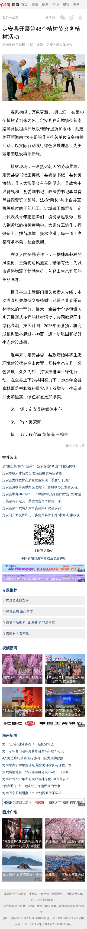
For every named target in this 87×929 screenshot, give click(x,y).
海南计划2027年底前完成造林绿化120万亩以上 (35, 779)
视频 (66, 4)
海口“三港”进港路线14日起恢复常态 (28, 744)
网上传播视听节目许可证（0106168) (26, 918)
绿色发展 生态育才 (19, 611)
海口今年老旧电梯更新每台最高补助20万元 (33, 751)
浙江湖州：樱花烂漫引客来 (64, 841)
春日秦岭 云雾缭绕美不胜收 (22, 874)
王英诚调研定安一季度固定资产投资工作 (31, 501)
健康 (45, 4)
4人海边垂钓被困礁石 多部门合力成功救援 (32, 758)
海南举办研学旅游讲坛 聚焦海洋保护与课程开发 (36, 765)
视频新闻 (9, 648)
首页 (24, 4)
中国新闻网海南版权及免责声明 (43, 558)
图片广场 (9, 812)
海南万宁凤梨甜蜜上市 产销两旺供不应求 (32, 793)
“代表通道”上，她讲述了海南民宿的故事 (31, 786)
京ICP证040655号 (63, 918)
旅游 (35, 4)
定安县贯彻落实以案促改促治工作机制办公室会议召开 (41, 487)
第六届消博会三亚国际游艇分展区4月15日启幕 (35, 772)
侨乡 (55, 4)
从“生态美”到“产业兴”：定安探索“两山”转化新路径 (39, 466)
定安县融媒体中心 (59, 45)
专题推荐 (9, 590)
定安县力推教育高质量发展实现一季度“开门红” (36, 480)
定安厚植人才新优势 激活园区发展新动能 (32, 473)
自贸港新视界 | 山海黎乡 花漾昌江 (30, 622)
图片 (76, 4)
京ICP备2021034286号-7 (56, 924)
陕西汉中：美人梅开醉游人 (22, 677)
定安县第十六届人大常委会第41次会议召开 (33, 508)
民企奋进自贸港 (17, 600)
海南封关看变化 (17, 633)
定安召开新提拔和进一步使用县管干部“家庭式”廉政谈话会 (44, 515)
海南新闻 (9, 735)
